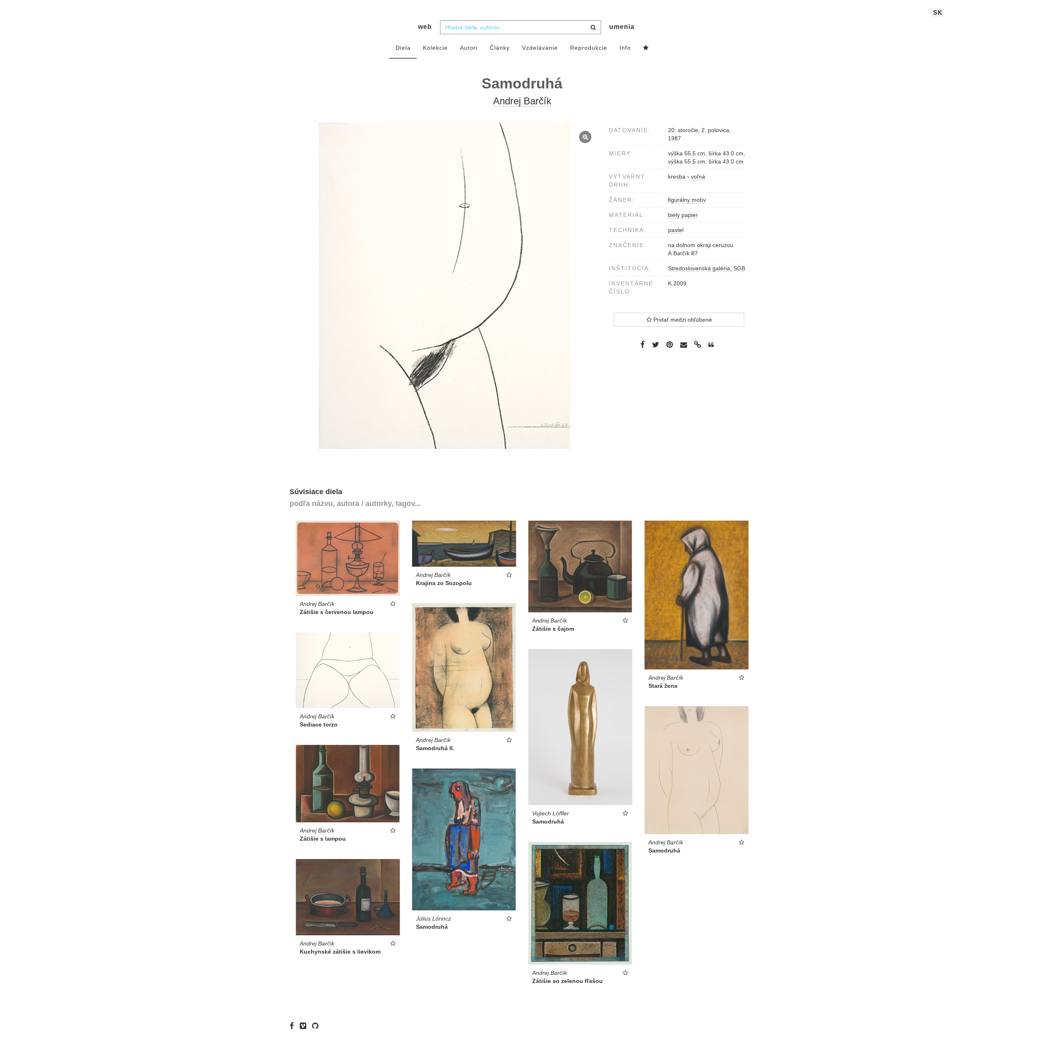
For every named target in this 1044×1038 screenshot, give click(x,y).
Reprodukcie (588, 47)
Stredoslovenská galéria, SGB (706, 268)
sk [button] (937, 12)
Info (625, 47)
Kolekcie (435, 47)
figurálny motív (687, 200)
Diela (403, 47)
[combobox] (520, 27)
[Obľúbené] (646, 48)
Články (500, 47)
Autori (469, 47)
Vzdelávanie (540, 47)
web (425, 26)
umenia (622, 26)
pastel (675, 230)
